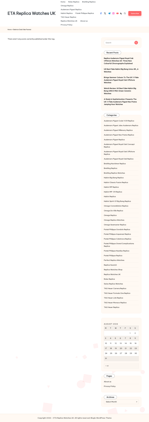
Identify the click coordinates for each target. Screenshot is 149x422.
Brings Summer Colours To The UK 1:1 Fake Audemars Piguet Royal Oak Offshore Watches (121, 80)
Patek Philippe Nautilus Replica (116, 251)
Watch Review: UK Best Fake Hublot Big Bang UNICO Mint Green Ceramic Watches (120, 91)
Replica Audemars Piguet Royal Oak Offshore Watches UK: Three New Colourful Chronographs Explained (118, 61)
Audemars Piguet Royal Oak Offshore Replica (119, 152)
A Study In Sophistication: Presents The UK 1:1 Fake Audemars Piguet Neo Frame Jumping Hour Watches (120, 101)
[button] (134, 13)
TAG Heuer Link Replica (113, 298)
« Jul (107, 366)
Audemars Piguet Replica (114, 140)
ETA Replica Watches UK (32, 13)
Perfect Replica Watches (114, 260)
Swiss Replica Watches (113, 284)
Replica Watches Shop (113, 270)
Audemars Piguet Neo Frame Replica (119, 135)
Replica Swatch (110, 265)
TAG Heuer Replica (111, 307)
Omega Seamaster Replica (115, 225)
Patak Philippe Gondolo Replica (117, 229)
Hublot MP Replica (111, 187)
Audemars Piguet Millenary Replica (118, 130)
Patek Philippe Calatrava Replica (117, 239)
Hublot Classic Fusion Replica (116, 182)
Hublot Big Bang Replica (114, 178)
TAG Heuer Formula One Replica (117, 293)
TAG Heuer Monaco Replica (115, 303)
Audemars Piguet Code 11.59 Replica (119, 121)
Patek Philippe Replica (113, 255)
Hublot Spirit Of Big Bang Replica (117, 201)
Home (10, 29)
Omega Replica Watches (114, 220)
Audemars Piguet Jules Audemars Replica (121, 125)
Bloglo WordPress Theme (101, 418)
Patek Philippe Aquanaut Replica (117, 234)
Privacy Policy (110, 386)
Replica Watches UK (112, 274)
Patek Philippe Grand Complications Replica (119, 244)
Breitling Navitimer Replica (115, 163)
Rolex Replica (109, 279)
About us (107, 382)
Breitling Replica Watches (114, 173)
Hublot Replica (110, 196)
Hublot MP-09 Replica (113, 192)
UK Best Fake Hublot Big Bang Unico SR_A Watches (121, 70)
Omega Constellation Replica (116, 206)
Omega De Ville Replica (113, 211)
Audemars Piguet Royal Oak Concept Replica (119, 145)
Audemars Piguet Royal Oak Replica (118, 159)
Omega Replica (110, 215)
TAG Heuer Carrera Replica (115, 288)
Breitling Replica (110, 168)
